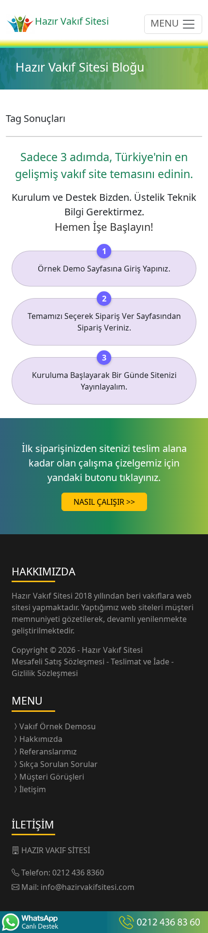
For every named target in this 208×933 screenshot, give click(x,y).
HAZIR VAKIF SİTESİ (55, 850)
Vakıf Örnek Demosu (57, 726)
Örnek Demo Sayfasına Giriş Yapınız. (104, 268)
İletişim (32, 789)
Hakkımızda (40, 739)
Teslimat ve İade (141, 661)
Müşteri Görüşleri (51, 776)
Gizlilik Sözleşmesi (45, 673)
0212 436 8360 (78, 872)
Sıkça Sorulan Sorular (58, 764)
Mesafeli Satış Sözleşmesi (59, 661)
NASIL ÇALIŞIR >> (104, 502)
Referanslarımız (48, 751)
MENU (165, 23)
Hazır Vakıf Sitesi (43, 595)
